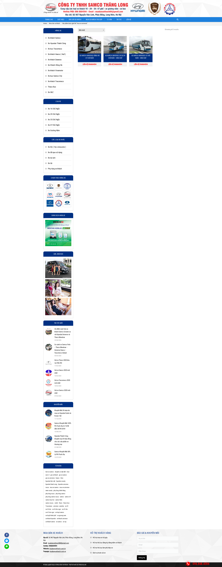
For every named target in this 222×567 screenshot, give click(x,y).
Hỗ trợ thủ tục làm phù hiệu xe (103, 548)
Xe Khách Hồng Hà (55, 65)
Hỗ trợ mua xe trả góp (100, 538)
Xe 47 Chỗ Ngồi (54, 125)
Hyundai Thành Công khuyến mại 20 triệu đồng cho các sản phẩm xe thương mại (62, 440)
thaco (60, 503)
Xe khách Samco (54, 38)
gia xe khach (54, 475)
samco (62, 497)
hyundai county (60, 481)
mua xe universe (64, 487)
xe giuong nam (61, 515)
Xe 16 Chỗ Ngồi (54, 109)
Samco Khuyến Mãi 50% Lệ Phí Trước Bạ (62, 453)
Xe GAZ (51, 92)
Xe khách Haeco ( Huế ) (57, 54)
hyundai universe (63, 484)
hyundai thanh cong (51, 484)
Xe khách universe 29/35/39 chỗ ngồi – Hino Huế (115, 57)
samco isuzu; (50, 503)
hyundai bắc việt (50, 481)
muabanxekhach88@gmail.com (58, 543)
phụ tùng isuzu (50, 493)
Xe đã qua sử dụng (55, 152)
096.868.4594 (201, 563)
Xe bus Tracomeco (55, 49)
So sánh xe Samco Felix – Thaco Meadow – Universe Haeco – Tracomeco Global (62, 349)
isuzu (47, 487)
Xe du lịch (51, 158)
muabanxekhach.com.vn (57, 549)
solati (56, 503)
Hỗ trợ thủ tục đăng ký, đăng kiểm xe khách (107, 543)
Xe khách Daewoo (55, 59)
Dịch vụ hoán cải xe (99, 553)
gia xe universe (50, 478)
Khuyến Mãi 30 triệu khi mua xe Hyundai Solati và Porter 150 (62, 413)
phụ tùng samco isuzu (52, 497)
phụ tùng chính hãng (59, 490)
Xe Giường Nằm (54, 130)
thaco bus (66, 503)
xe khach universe (62, 518)
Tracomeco (49, 506)
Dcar (68, 472)
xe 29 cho (48, 509)
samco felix (58, 500)
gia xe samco (63, 475)
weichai (61, 506)
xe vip (64, 522)
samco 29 (68, 497)
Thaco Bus (52, 87)
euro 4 (47, 475)
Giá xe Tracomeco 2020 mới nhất (62, 381)
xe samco (59, 522)
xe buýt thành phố (51, 515)
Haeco (57, 478)
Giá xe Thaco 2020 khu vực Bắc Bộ (61, 361)
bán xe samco (50, 472)
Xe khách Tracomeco (56, 81)
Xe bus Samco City (55, 76)
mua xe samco (54, 487)
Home (45, 23)
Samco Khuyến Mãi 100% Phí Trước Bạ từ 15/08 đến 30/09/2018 (62, 426)
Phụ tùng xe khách (55, 168)
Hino (61, 478)
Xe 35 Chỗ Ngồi (54, 119)
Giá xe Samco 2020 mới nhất (62, 391)
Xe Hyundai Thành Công (57, 43)
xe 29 (66, 506)
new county (49, 490)
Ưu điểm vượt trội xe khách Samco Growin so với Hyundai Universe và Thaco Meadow (62, 333)
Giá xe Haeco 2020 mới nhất (62, 371)
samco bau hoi (50, 500)
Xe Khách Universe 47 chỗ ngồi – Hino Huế (140, 57)
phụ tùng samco (60, 493)
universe (55, 506)
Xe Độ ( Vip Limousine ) (57, 147)
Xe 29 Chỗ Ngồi (54, 114)
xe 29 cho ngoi (56, 509)
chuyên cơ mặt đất (60, 472)
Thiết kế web (72, 564)
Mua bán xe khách (54, 23)
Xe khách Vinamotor (55, 70)
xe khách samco (50, 522)
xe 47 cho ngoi (50, 512)
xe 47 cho (65, 509)
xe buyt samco (59, 512)
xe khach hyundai (51, 518)
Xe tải (50, 163)
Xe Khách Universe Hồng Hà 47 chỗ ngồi (90, 57)
